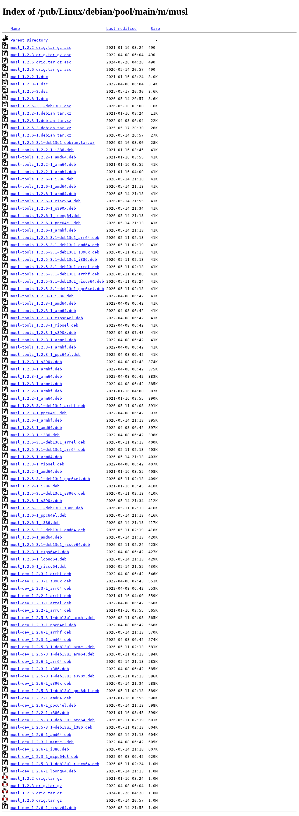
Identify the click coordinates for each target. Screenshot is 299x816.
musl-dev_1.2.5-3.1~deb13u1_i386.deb (51, 727)
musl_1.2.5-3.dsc (29, 91)
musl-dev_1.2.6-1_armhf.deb (41, 632)
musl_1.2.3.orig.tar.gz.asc (41, 55)
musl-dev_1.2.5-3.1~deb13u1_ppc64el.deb (55, 691)
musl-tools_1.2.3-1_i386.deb (42, 296)
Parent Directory (29, 40)
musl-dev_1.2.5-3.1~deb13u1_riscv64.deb (55, 764)
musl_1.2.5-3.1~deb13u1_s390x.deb (48, 493)
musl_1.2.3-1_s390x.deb (36, 362)
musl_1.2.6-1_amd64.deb (36, 537)
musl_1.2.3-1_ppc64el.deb (39, 413)
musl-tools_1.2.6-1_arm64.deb (43, 194)
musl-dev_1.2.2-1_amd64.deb (41, 698)
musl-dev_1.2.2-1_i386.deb (40, 712)
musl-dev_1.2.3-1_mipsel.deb (42, 742)
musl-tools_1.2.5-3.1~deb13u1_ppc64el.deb (57, 289)
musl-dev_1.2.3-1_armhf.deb (41, 574)
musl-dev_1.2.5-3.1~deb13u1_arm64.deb (53, 654)
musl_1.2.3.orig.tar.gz (36, 786)
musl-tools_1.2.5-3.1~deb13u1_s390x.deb (55, 252)
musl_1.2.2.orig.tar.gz (36, 778)
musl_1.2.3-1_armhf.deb (36, 369)
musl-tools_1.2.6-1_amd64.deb (43, 186)
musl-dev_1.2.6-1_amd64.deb (41, 734)
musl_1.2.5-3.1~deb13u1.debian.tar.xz (53, 142)
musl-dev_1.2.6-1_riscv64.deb (43, 807)
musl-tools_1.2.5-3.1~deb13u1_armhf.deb (55, 274)
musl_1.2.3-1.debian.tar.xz (41, 120)
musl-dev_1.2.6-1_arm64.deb (41, 661)
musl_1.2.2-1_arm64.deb (36, 398)
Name (15, 28)
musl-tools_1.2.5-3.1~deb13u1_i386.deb (54, 259)
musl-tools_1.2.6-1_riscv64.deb (46, 201)
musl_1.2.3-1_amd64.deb (36, 427)
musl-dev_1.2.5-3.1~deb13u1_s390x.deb (53, 676)
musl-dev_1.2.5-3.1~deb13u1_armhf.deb (53, 617)
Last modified (121, 28)
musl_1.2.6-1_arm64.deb (36, 457)
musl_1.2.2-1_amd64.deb (36, 471)
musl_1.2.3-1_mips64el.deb (40, 552)
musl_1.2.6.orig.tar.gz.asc (41, 69)
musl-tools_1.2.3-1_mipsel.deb (44, 325)
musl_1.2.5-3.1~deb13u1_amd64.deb (48, 530)
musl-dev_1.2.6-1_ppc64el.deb (43, 705)
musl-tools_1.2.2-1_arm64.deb (43, 164)
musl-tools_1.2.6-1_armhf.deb (43, 230)
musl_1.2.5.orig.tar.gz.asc (41, 62)
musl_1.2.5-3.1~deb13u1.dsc (41, 106)
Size (155, 28)
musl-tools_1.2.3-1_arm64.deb (43, 310)
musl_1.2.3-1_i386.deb (35, 435)
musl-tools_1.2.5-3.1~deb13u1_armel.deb (55, 267)
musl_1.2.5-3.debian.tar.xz (41, 128)
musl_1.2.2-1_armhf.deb (36, 391)
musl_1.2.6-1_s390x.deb (36, 500)
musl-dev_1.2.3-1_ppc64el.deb (43, 625)
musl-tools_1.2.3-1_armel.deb (43, 340)
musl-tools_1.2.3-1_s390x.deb (43, 332)
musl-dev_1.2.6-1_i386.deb (40, 749)
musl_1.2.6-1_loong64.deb (39, 559)
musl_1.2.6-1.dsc (29, 98)
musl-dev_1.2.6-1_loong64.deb (43, 771)
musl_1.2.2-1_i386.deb (35, 486)
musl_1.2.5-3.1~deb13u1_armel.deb (48, 442)
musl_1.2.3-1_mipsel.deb (37, 464)
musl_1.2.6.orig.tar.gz (36, 800)
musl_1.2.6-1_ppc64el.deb (39, 515)
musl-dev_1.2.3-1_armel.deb (41, 603)
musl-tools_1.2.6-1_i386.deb (42, 179)
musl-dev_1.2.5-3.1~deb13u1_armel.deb (53, 647)
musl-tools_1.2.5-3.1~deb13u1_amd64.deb (55, 245)
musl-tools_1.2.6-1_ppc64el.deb (46, 223)
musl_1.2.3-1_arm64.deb (36, 376)
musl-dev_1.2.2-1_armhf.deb (41, 596)
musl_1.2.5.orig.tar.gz (36, 793)
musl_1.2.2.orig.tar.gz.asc (41, 47)
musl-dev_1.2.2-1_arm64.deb (41, 610)
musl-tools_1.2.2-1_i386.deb (42, 150)
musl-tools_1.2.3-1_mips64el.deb (47, 318)
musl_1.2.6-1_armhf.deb (36, 420)
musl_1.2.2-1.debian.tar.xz (41, 113)
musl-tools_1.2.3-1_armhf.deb (43, 347)
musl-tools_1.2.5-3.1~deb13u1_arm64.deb (55, 237)
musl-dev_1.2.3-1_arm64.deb (41, 588)
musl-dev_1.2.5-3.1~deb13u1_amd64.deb (53, 720)
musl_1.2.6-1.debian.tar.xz (41, 135)
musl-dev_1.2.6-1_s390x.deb (41, 683)
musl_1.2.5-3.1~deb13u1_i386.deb (47, 508)
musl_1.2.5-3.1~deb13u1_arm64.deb (48, 449)
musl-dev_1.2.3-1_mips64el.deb (44, 756)
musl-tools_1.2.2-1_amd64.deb (43, 157)
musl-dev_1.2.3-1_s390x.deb (41, 581)
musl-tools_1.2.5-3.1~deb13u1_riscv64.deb (57, 281)
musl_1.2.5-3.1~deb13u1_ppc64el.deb (50, 479)
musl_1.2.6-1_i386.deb (35, 522)
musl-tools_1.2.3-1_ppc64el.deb (46, 354)
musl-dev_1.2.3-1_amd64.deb (41, 639)
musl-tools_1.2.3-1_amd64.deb (43, 303)
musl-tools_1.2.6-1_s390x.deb (43, 208)
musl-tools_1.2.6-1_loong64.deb (46, 215)
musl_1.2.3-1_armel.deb (36, 384)
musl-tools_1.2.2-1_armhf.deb (43, 172)
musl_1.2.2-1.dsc (29, 77)
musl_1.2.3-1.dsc (29, 84)
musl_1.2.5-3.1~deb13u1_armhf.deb (48, 405)
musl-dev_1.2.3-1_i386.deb (40, 669)
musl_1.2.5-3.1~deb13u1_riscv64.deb (50, 544)
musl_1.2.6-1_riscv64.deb (39, 566)
